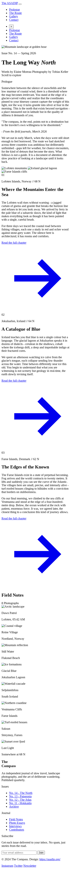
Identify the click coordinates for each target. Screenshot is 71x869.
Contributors (16, 829)
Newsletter (29, 865)
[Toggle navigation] (20, 4)
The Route (15, 13)
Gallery (13, 16)
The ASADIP (10, 3)
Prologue (14, 9)
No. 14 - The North (20, 793)
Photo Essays (17, 822)
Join (41, 852)
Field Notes (16, 819)
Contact (13, 19)
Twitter (18, 865)
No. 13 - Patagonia (20, 796)
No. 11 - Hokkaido (20, 803)
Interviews (15, 826)
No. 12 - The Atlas (20, 799)
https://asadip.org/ (49, 859)
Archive (14, 806)
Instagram (7, 865)
